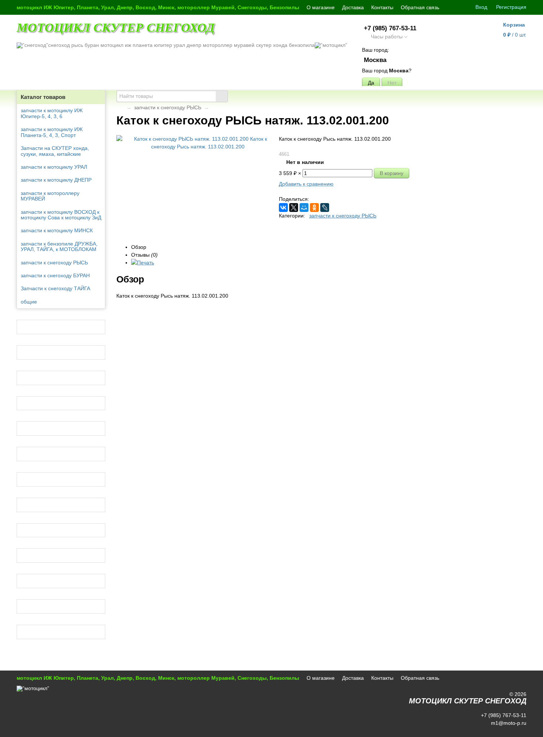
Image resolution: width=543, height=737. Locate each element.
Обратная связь (420, 7)
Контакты (382, 7)
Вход (481, 7)
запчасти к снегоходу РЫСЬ (167, 107)
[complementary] (516, 731)
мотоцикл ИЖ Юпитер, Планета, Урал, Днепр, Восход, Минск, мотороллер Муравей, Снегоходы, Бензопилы (158, 7)
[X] (293, 207)
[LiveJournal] (324, 207)
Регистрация (511, 7)
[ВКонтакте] (283, 207)
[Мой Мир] (304, 207)
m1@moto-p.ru (507, 723)
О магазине (321, 7)
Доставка (353, 7)
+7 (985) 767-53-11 (390, 28)
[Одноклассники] (314, 207)
